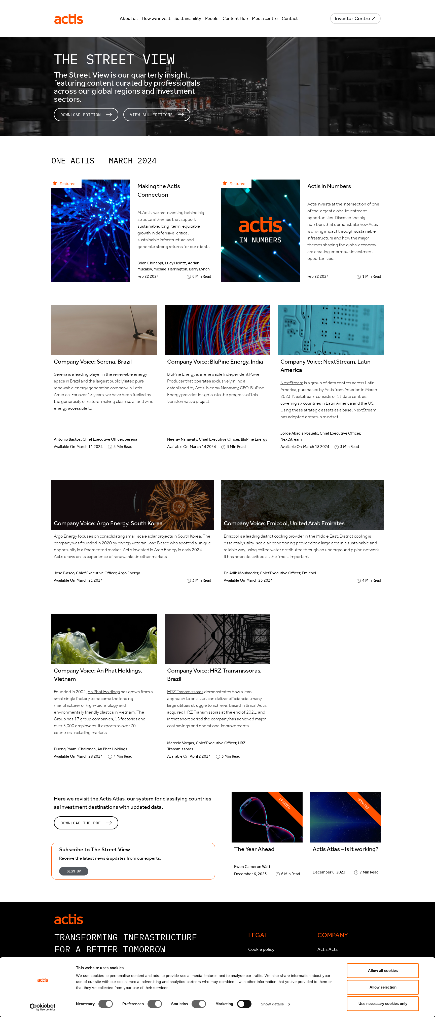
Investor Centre (352, 18)
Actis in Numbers (329, 186)
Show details (272, 1004)
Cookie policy (261, 949)
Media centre (265, 18)
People (212, 18)
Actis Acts (327, 949)
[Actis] (68, 919)
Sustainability (187, 18)
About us (129, 18)
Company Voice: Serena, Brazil (93, 361)
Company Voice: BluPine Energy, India (215, 361)
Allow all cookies (383, 970)
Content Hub (235, 18)
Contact (290, 18)
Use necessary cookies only (382, 1003)
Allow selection (383, 987)
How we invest (156, 18)
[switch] (155, 1004)
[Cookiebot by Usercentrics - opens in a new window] (43, 1007)
